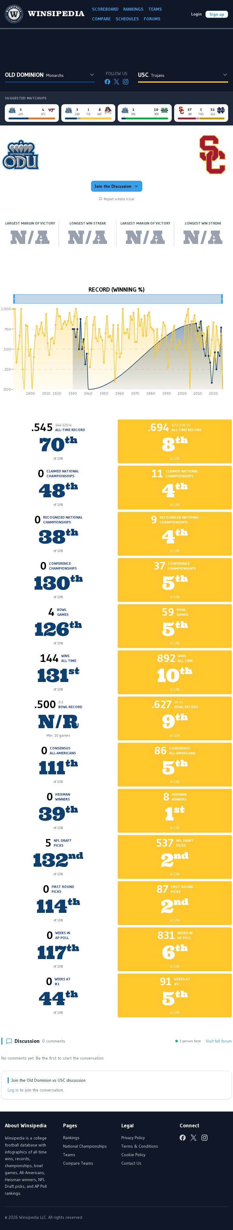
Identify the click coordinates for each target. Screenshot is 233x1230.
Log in (13, 1090)
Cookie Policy (133, 1154)
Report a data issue (119, 199)
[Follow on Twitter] (116, 81)
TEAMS (155, 9)
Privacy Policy (133, 1137)
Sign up (216, 14)
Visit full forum (219, 1041)
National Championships (85, 1146)
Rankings (71, 1137)
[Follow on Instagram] (125, 81)
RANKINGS (133, 9)
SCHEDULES (127, 19)
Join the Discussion (113, 186)
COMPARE (101, 19)
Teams (69, 1154)
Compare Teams (78, 1163)
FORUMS (152, 19)
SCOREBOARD (105, 9)
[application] (116, 347)
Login (196, 14)
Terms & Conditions (139, 1146)
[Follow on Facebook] (107, 81)
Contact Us (131, 1163)
